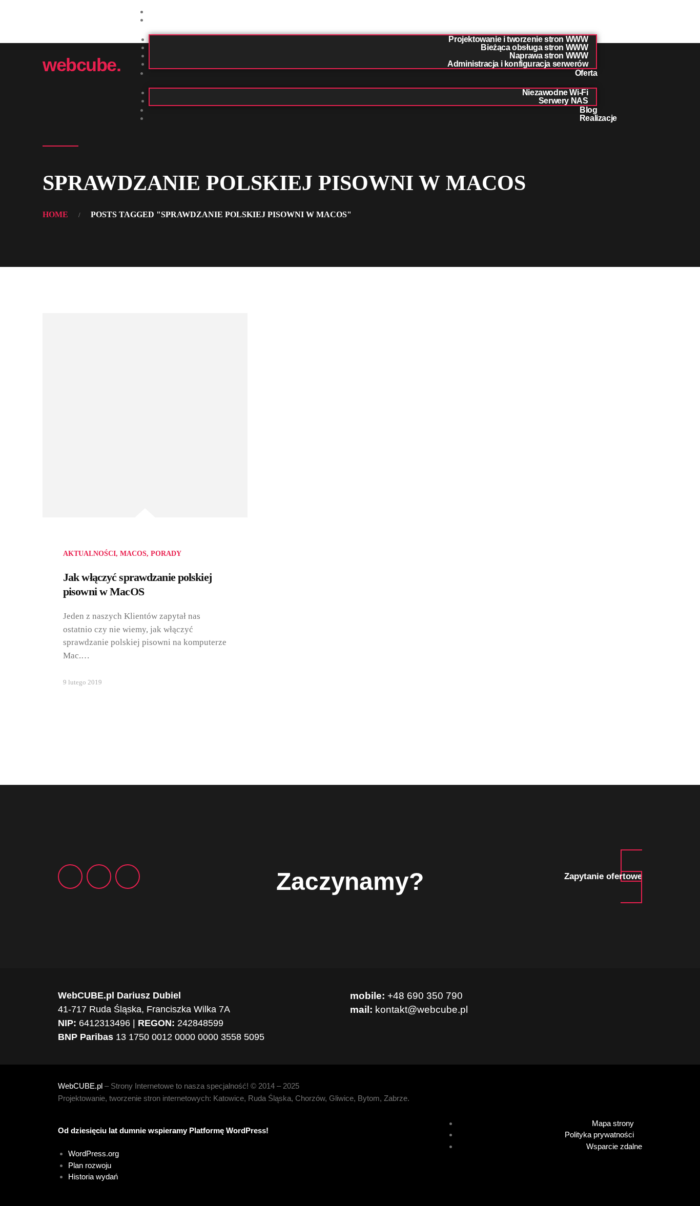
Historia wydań (93, 1176)
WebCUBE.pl (80, 1086)
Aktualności (89, 553)
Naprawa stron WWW (548, 55)
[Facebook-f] (70, 876)
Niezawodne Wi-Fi (555, 92)
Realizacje (598, 118)
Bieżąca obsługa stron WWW (534, 47)
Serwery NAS (563, 100)
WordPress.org (93, 1153)
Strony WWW (572, 19)
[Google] (99, 876)
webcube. (81, 64)
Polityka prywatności (599, 1134)
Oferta (586, 73)
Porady (166, 553)
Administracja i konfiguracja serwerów (517, 63)
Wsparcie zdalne (614, 1146)
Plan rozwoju (89, 1165)
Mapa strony (613, 1123)
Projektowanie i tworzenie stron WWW (518, 39)
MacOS (133, 553)
